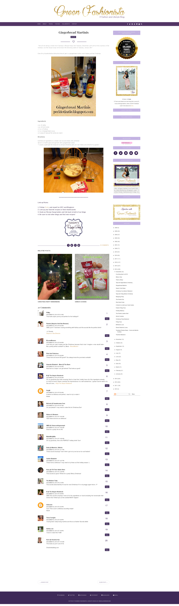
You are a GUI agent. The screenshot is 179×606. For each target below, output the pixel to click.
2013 (116, 378)
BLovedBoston (51, 340)
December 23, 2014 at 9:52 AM (54, 377)
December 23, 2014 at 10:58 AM (55, 438)
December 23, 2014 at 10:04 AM (55, 416)
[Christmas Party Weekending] (55, 277)
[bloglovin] (137, 24)
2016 (116, 262)
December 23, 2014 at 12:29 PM (55, 471)
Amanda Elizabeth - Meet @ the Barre (58, 364)
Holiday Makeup (120, 310)
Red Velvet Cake (120, 302)
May (117, 360)
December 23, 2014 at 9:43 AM (54, 366)
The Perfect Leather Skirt (122, 313)
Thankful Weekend (120, 334)
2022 (116, 241)
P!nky (48, 312)
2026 (116, 227)
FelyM (48, 390)
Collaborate (66, 24)
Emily (47, 207)
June (117, 356)
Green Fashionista (81, 601)
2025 (116, 231)
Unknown (49, 505)
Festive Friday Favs (121, 308)
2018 (116, 255)
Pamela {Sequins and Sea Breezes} (57, 323)
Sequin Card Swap (120, 288)
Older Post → (103, 582)
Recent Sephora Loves (122, 327)
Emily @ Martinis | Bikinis (54, 447)
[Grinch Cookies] (92, 277)
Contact (74, 24)
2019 (116, 252)
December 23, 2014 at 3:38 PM (54, 493)
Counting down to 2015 (122, 274)
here (132, 105)
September (119, 346)
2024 (116, 234)
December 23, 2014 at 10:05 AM (55, 427)
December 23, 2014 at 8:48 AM (54, 342)
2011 (116, 385)
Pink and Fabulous (52, 353)
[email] (139, 24)
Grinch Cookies (81, 301)
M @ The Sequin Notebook (54, 375)
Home (38, 24)
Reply (107, 318)
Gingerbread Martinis (121, 285)
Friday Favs (119, 322)
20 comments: (104, 245)
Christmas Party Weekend (122, 319)
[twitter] (130, 24)
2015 (116, 265)
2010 (116, 389)
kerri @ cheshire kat (53, 540)
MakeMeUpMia (51, 436)
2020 (116, 248)
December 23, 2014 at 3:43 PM (54, 506)
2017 (116, 259)
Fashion (57, 24)
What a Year (119, 277)
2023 (116, 238)
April (117, 363)
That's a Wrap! (119, 280)
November (119, 339)
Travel (51, 24)
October (118, 343)
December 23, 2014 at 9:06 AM (54, 355)
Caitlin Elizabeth (51, 458)
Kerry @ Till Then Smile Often (55, 470)
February (118, 370)
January (118, 374)
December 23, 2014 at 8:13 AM (54, 314)
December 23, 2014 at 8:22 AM (54, 325)
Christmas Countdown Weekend (124, 291)
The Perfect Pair (120, 299)
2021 (116, 245)
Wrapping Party (120, 296)
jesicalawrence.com (105, 601)
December (119, 271)
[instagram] (132, 24)
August (118, 349)
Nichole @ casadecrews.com (55, 403)
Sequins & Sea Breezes (53, 333)
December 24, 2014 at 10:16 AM (55, 541)
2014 (116, 269)
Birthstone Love (120, 324)
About (45, 24)
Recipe (73, 37)
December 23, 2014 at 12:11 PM (55, 449)
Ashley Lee (49, 529)
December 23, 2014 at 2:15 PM (54, 482)
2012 (116, 382)
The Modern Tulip (52, 481)
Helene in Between (52, 414)
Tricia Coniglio (51, 518)
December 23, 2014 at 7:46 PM (54, 530)
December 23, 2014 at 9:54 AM (54, 392)
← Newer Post (44, 582)
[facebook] (127, 24)
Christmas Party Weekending (49, 301)
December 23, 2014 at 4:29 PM (54, 519)
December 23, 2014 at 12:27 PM (55, 460)
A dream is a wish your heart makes (125, 305)
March (118, 367)
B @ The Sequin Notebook (54, 492)
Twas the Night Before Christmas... (124, 282)
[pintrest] (134, 24)
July (117, 353)
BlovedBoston (74, 346)
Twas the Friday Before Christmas (124, 294)
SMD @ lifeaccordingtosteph (55, 425)
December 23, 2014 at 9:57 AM (54, 405)
